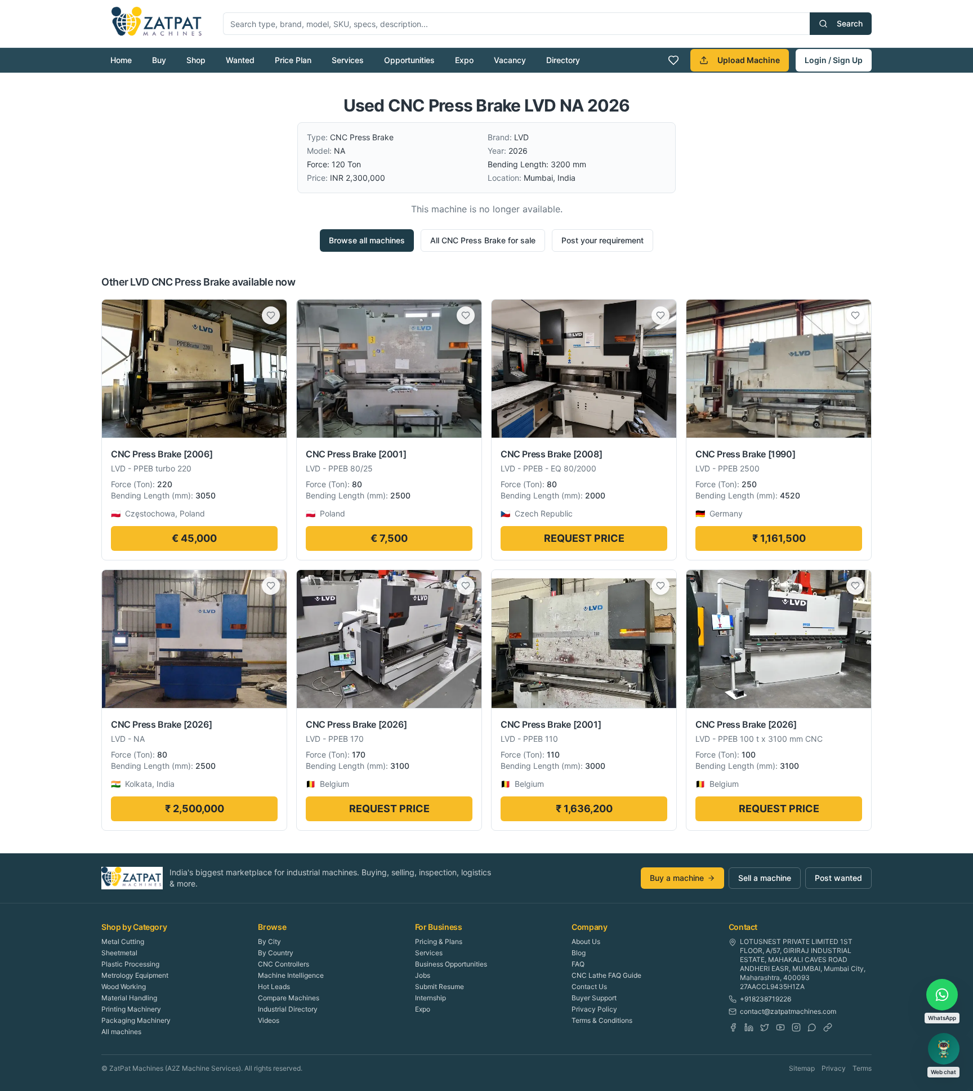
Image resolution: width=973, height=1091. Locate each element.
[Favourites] (673, 60)
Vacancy (510, 60)
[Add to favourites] (271, 315)
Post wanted (838, 878)
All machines (121, 1031)
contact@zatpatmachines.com (788, 1011)
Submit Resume (439, 986)
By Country (275, 952)
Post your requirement (602, 240)
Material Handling (129, 998)
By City (269, 941)
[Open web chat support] (943, 1049)
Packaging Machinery (136, 1020)
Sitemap (802, 1068)
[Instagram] (796, 1027)
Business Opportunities (451, 964)
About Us (586, 941)
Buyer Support (594, 998)
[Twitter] (764, 1027)
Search (850, 23)
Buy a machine (677, 878)
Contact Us (589, 986)
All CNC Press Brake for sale (482, 240)
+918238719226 (765, 999)
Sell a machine (764, 878)
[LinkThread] (827, 1027)
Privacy (834, 1068)
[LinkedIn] (748, 1027)
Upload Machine (748, 60)
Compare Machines (288, 998)
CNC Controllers (283, 964)
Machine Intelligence (291, 975)
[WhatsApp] (811, 1027)
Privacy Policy (594, 1009)
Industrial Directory (288, 1009)
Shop (196, 60)
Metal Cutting (122, 941)
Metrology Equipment (134, 975)
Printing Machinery (131, 1009)
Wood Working (123, 986)
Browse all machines (367, 240)
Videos (268, 1020)
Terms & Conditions (602, 1020)
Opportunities (409, 60)
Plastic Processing (130, 964)
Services (348, 60)
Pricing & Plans (438, 941)
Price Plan (293, 60)
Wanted (240, 60)
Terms (862, 1068)
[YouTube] (780, 1027)
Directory (563, 60)
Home (121, 60)
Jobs (422, 975)
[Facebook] (733, 1027)
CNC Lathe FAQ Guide (606, 975)
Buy (159, 60)
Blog (579, 952)
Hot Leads (274, 986)
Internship (430, 998)
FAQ (578, 964)
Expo (464, 60)
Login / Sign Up (834, 60)
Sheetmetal (119, 952)
